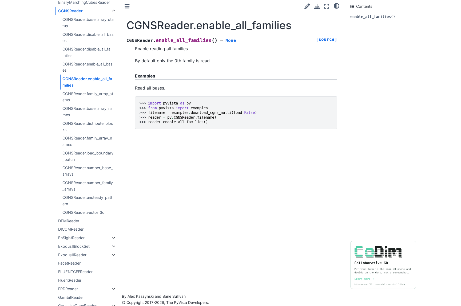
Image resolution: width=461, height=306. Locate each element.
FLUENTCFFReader (75, 271)
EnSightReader (71, 237)
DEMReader (68, 220)
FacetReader (69, 263)
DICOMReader (71, 229)
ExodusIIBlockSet (74, 246)
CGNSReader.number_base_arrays (87, 170)
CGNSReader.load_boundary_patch (87, 156)
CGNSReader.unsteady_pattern (87, 200)
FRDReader (68, 288)
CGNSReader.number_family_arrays (87, 185)
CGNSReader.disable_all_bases (88, 37)
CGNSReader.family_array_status (87, 96)
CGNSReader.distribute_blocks (87, 126)
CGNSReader (70, 11)
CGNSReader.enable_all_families (87, 81)
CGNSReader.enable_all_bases (87, 66)
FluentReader (69, 280)
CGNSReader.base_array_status (88, 22)
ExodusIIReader (72, 255)
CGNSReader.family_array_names (87, 141)
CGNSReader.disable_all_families (86, 52)
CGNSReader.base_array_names (87, 111)
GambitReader (71, 297)
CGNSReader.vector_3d (83, 212)
